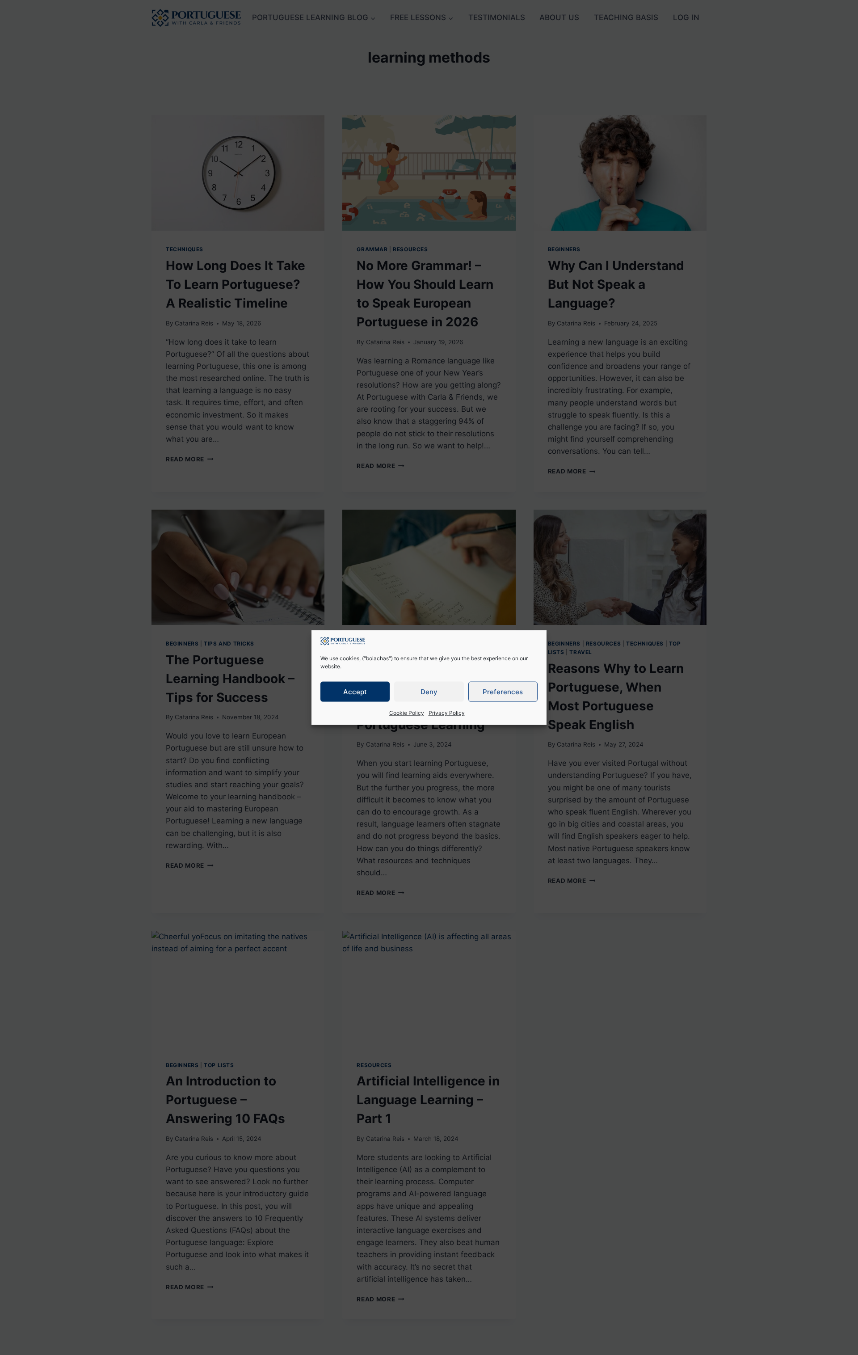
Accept (355, 691)
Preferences (503, 691)
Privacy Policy (447, 712)
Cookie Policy (406, 712)
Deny (429, 691)
